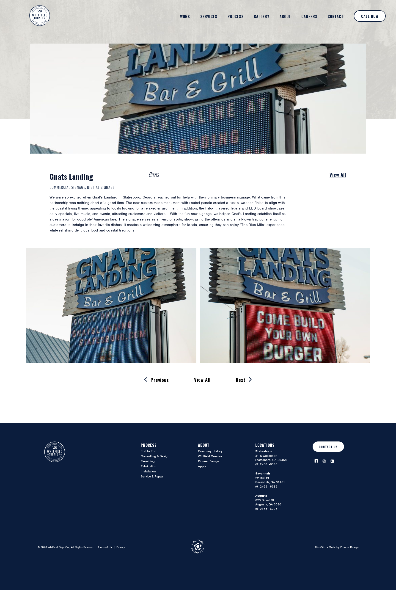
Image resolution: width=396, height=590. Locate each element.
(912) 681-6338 (266, 464)
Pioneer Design (349, 547)
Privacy (120, 547)
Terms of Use (105, 547)
